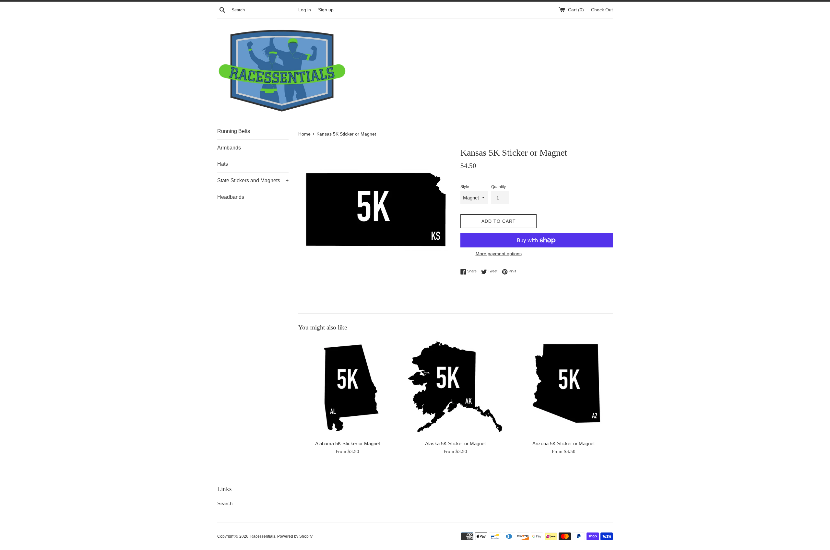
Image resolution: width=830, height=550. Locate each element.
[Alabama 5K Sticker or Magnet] (347, 387)
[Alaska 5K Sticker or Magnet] (455, 387)
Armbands (229, 147)
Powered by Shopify (295, 536)
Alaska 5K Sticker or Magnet (455, 443)
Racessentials (262, 536)
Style (464, 187)
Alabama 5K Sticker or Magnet (347, 443)
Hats (222, 164)
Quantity (498, 187)
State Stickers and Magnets (253, 180)
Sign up (326, 9)
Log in (304, 9)
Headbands (230, 197)
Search (224, 503)
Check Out (602, 9)
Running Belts (233, 131)
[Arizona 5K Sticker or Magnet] (564, 387)
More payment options (499, 253)
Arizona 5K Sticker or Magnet (563, 443)
